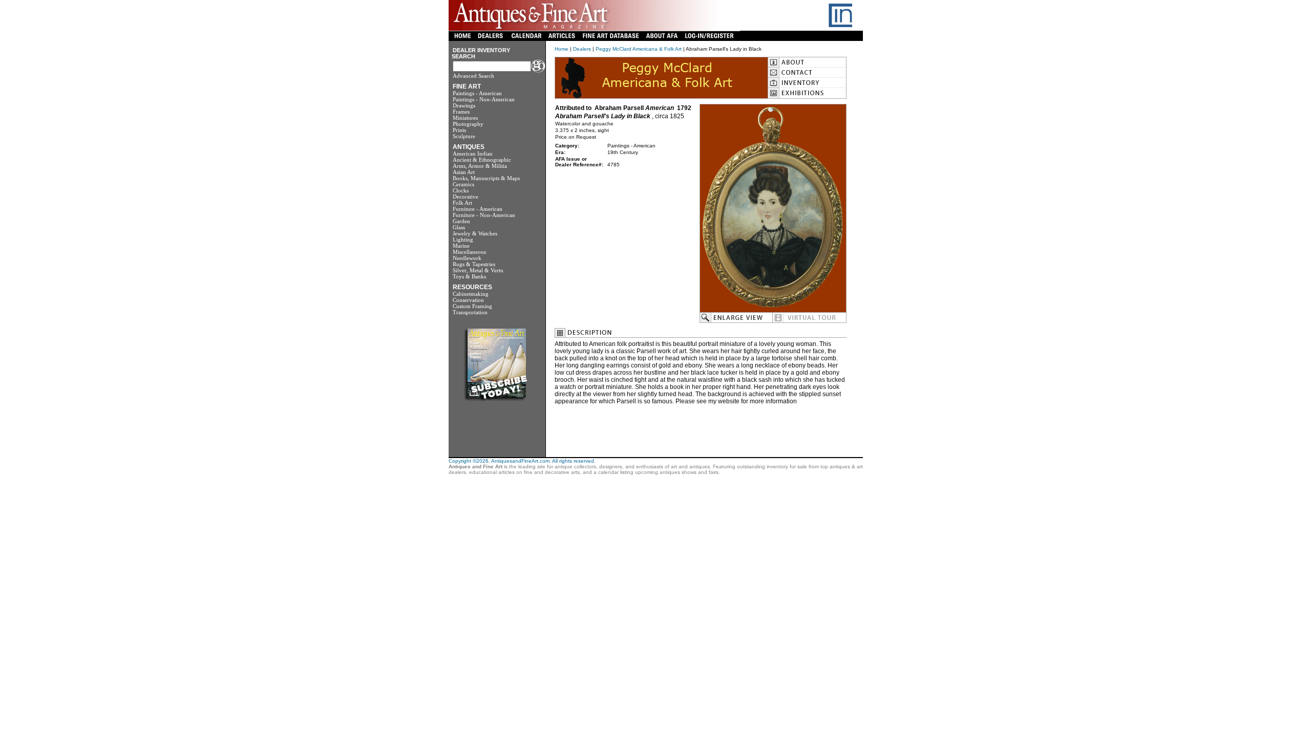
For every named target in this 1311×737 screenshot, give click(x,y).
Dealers (582, 49)
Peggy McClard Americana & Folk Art (639, 49)
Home (561, 49)
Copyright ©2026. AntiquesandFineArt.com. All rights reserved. (522, 461)
